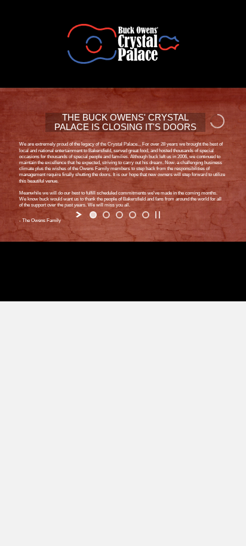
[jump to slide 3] (119, 214)
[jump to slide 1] (93, 214)
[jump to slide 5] (145, 214)
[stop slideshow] (157, 214)
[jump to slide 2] (106, 214)
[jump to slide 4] (132, 214)
